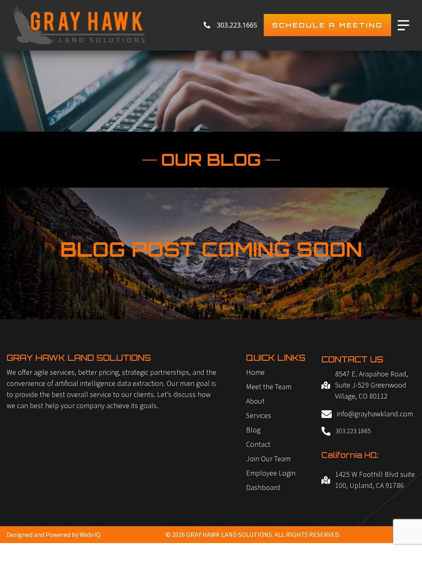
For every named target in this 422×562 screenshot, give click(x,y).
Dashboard (263, 488)
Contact (258, 444)
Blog (253, 430)
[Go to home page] (79, 25)
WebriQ (90, 534)
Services (258, 416)
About (255, 401)
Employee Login (270, 473)
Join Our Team (268, 459)
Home (255, 372)
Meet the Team (268, 387)
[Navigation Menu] (403, 25)
